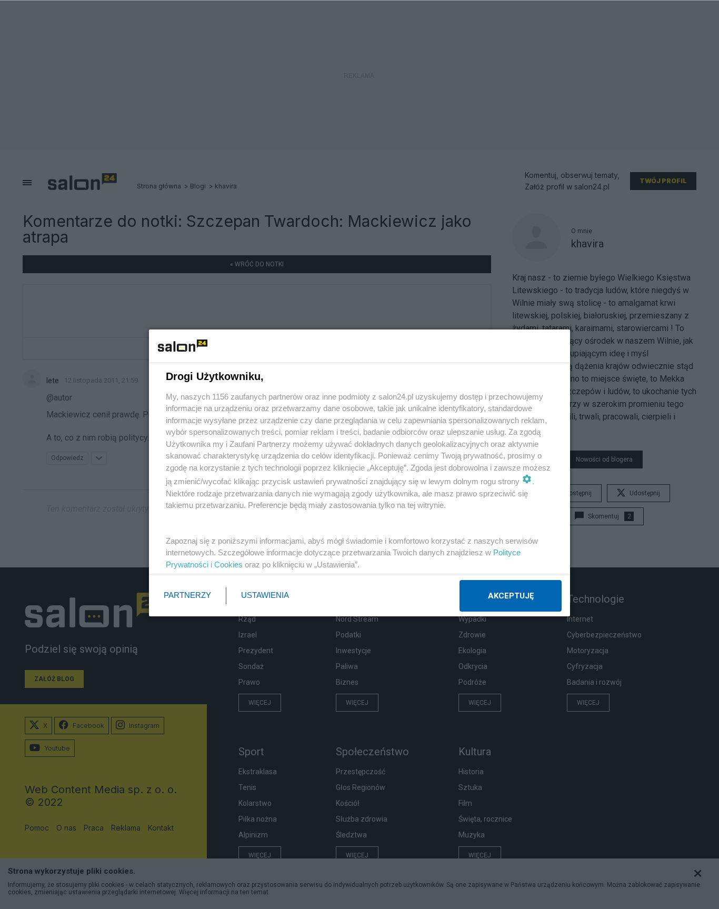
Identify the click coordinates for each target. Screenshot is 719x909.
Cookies (228, 564)
